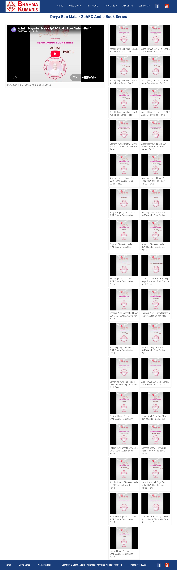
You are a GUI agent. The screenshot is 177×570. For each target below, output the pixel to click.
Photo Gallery (110, 5)
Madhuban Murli (44, 565)
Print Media (92, 5)
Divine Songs (24, 565)
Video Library (74, 5)
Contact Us (144, 5)
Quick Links (127, 5)
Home (60, 5)
